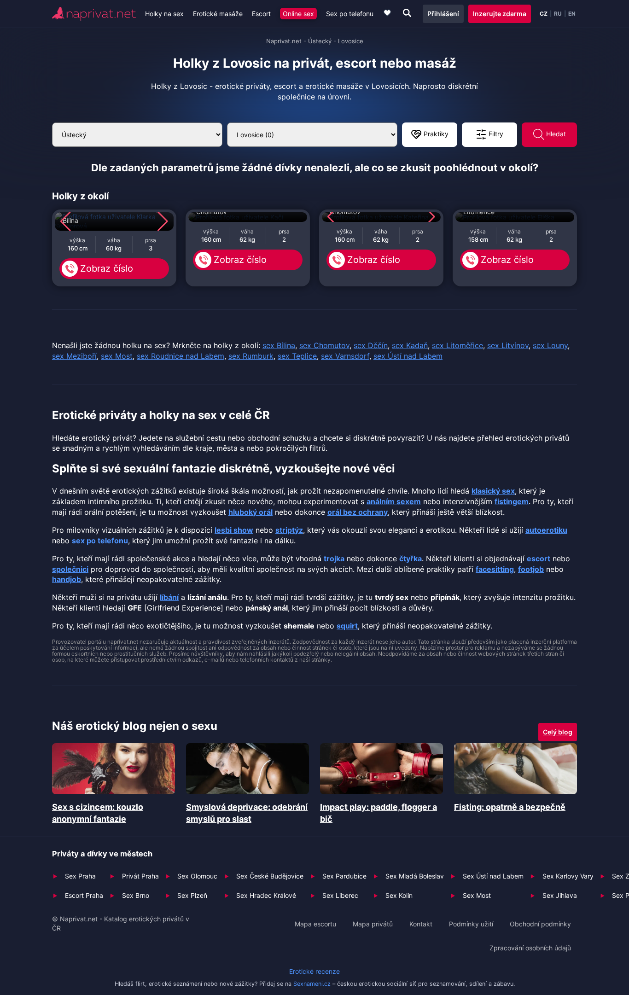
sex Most (117, 356)
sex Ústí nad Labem (408, 356)
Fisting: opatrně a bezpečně (509, 807)
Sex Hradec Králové (266, 895)
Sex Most (477, 895)
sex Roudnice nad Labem (180, 356)
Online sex (298, 13)
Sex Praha (80, 876)
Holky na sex (164, 13)
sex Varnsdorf (345, 356)
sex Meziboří (74, 356)
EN (572, 14)
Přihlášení (443, 13)
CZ (543, 14)
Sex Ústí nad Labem (493, 876)
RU (558, 14)
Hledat (555, 134)
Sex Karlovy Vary (568, 876)
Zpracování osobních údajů (530, 948)
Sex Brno (135, 895)
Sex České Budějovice (269, 876)
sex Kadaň (410, 345)
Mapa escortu (315, 924)
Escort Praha (84, 895)
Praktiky (435, 134)
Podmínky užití (471, 924)
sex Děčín (371, 345)
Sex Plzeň (192, 895)
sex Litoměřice (457, 345)
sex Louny (550, 345)
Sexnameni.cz (312, 983)
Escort (261, 13)
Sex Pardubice (344, 876)
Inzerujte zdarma (499, 13)
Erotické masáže (218, 13)
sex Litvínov (508, 345)
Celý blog (557, 732)
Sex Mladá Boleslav (414, 876)
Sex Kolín (399, 895)
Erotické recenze (314, 971)
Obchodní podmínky (540, 924)
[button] (65, 221)
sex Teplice (297, 356)
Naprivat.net (284, 41)
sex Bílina (278, 345)
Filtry (495, 134)
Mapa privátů (373, 924)
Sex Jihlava (559, 895)
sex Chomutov (324, 345)
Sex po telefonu (349, 13)
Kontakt (420, 924)
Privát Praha (140, 876)
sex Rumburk (251, 356)
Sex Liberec (340, 895)
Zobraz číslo (106, 268)
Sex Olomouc (197, 876)
